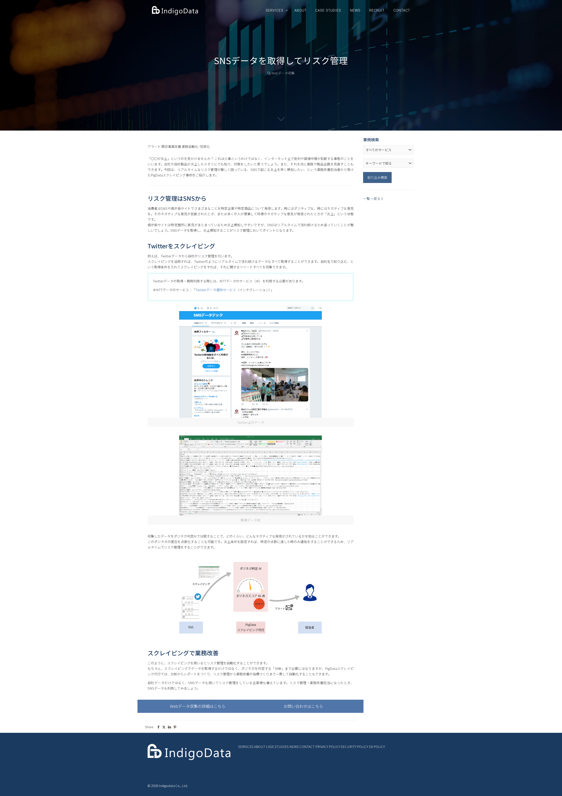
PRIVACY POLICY (327, 746)
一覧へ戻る (372, 198)
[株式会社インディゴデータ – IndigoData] (175, 10)
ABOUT (259, 746)
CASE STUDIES (277, 746)
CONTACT (307, 746)
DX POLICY (377, 746)
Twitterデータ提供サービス (216, 289)
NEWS (294, 746)
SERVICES (245, 746)
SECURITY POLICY (354, 746)
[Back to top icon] (541, 787)
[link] (251, 480)
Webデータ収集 (283, 73)
